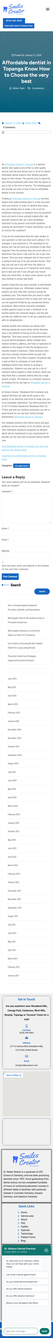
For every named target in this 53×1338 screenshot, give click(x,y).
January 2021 (13, 975)
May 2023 (12, 840)
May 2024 (12, 789)
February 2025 (14, 712)
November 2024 (14, 738)
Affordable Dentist (21, 466)
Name (5, 528)
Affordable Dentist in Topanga (19, 164)
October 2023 (13, 831)
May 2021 (12, 941)
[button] (47, 9)
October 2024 (13, 746)
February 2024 (14, 814)
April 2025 (12, 695)
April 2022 (12, 857)
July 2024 (12, 772)
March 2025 (13, 704)
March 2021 (13, 958)
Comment (7, 491)
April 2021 (12, 950)
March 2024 (13, 806)
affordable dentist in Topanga (26, 198)
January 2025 (13, 721)
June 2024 (12, 780)
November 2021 (14, 899)
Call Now (26, 1030)
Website (5, 551)
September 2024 (15, 755)
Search (16, 585)
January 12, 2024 (13, 122)
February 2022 (14, 874)
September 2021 (15, 907)
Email (5, 539)
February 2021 (14, 967)
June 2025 (12, 678)
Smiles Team (31, 122)
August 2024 (13, 763)
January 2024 (13, 823)
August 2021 (13, 916)
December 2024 (14, 729)
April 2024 (12, 797)
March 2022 (13, 865)
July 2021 (12, 924)
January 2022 (13, 882)
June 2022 (12, 848)
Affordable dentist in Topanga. (28, 416)
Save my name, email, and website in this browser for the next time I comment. (25, 567)
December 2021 (14, 890)
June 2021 (12, 933)
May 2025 (12, 687)
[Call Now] (26, 1026)
